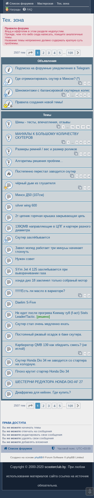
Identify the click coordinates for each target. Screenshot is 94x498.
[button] (30, 53)
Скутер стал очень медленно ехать (42, 324)
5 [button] (60, 52)
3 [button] (49, 52)
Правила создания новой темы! (39, 102)
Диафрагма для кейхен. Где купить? (43, 392)
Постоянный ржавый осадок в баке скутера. (48, 334)
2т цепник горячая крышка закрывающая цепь (50, 216)
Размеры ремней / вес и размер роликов (46, 149)
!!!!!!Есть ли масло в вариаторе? (40, 291)
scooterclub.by (55, 467)
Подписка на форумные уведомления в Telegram (52, 68)
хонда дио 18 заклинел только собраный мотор (51, 280)
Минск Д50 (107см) (29, 195)
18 (88, 126)
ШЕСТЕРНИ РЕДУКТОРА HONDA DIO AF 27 (49, 382)
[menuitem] (27, 10)
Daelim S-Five (25, 302)
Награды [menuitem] (15, 9)
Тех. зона (13, 20)
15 (72, 126)
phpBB (39, 457)
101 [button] (70, 52)
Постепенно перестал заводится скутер (45, 171)
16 (77, 126)
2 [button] (43, 52)
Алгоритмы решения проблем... (39, 161)
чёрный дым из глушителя (35, 183)
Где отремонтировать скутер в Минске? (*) (47, 78)
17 (83, 126)
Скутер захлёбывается (32, 237)
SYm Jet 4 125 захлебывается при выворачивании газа (41, 271)
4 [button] (54, 52)
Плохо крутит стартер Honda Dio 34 (42, 371)
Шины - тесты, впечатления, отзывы (42, 122)
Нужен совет (25, 259)
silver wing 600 (26, 205)
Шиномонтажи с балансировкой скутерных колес (52, 90)
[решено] (43, 316)
